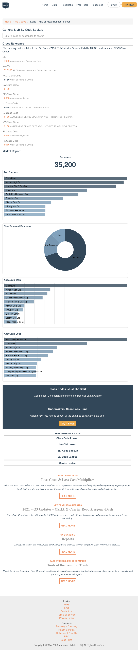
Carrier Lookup (67, 463)
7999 (7, 61)
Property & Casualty (66, 626)
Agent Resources (68, 475)
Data (55, 4)
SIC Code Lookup (68, 450)
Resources (98, 4)
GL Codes (20, 21)
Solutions (68, 4)
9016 (7, 144)
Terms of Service (67, 614)
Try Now (129, 4)
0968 (7, 98)
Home (45, 4)
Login (114, 4)
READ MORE (68, 496)
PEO (66, 636)
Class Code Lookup (67, 438)
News (67, 604)
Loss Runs (66, 639)
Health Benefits (66, 629)
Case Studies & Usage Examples (68, 560)
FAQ (66, 608)
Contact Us (66, 611)
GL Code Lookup (68, 456)
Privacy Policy (66, 618)
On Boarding (67, 534)
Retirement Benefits (66, 633)
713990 (8, 70)
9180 (7, 88)
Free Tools (82, 4)
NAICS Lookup (67, 444)
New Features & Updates (68, 505)
